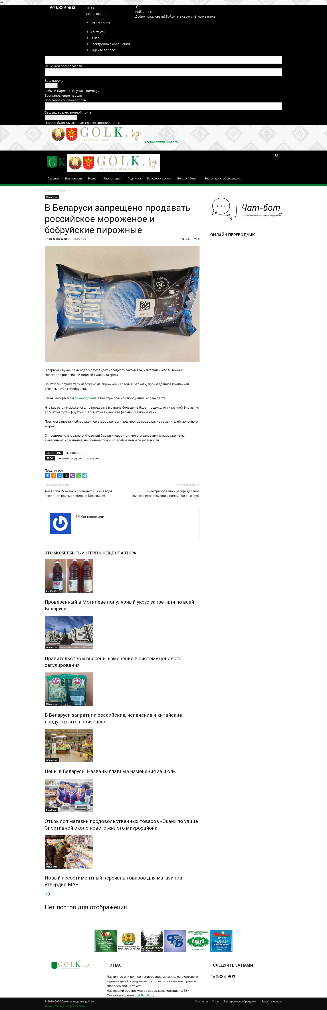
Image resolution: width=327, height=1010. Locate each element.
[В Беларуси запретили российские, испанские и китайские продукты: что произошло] (122, 689)
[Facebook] (51, 8)
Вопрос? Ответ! (187, 178)
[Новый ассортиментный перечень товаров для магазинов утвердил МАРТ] (122, 852)
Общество (51, 196)
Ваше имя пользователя (63, 66)
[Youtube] (73, 8)
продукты (93, 458)
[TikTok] (65, 8)
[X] (66, 475)
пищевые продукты (70, 458)
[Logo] (56, 171)
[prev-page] (46, 894)
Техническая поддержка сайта (65, 1006)
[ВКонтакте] (47, 475)
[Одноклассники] (53, 475)
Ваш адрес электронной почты (68, 112)
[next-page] (49, 894)
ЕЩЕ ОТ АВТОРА (120, 553)
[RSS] (57, 8)
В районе (51, 810)
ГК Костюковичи (59, 238)
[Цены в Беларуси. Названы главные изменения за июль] (122, 745)
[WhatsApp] (78, 475)
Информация (112, 178)
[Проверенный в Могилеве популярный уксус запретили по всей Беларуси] (122, 576)
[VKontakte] (69, 8)
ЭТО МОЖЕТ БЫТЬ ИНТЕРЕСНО (75, 553)
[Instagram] (54, 8)
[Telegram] (61, 8)
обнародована (86, 398)
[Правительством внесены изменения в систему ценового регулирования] (122, 632)
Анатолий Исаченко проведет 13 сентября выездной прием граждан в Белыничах (78, 493)
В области (51, 590)
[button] (277, 156)
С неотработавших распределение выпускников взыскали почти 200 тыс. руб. (166, 493)
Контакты (201, 1001)
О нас (215, 1001)
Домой (49, 190)
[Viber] (72, 475)
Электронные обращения (240, 1001)
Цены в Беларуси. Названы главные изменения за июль (110, 771)
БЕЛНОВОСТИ (74, 452)
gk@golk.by (145, 995)
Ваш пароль (54, 80)
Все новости (73, 178)
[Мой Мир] (60, 475)
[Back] (136, 7)
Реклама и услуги (159, 178)
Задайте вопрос (272, 1001)
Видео (92, 178)
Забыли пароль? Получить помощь (72, 91)
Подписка (134, 178)
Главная (53, 178)
